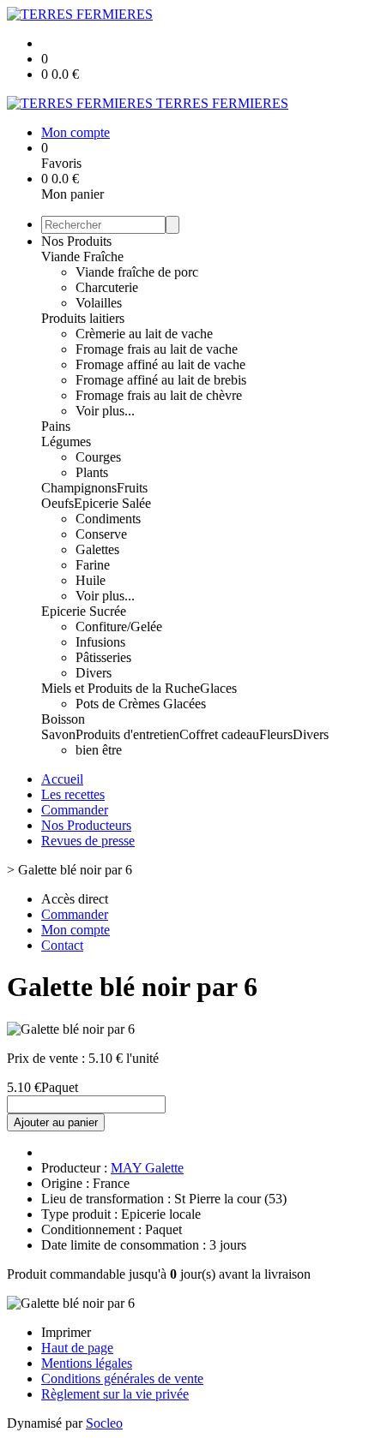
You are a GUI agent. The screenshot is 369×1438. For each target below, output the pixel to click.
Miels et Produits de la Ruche (120, 688)
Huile (91, 580)
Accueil (62, 779)
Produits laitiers (82, 318)
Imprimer (66, 1332)
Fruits (132, 487)
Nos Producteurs (86, 825)
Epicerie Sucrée (83, 611)
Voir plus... (105, 410)
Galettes (97, 549)
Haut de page (77, 1347)
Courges (98, 457)
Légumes (66, 441)
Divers (94, 672)
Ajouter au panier (56, 1122)
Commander (74, 810)
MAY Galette (147, 1168)
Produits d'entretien (127, 734)
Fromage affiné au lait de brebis (161, 380)
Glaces (218, 688)
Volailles (99, 302)
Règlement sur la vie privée (115, 1394)
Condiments (108, 518)
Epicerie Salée (112, 503)
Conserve (101, 534)
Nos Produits (76, 241)
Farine (93, 565)
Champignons (79, 487)
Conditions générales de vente (122, 1378)
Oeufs (57, 503)
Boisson (63, 719)
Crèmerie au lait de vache (144, 333)
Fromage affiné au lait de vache (160, 364)
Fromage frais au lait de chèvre (159, 395)
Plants (92, 472)
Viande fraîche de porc (137, 272)
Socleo (104, 1423)
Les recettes (73, 794)
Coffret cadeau (219, 734)
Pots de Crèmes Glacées (141, 703)
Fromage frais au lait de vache (157, 349)
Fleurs (276, 734)
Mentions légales (86, 1363)
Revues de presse (88, 840)
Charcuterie (107, 287)
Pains (55, 426)
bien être (99, 750)
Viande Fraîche (82, 256)
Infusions (100, 642)
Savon (58, 734)
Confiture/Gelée (119, 626)
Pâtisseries (103, 657)
